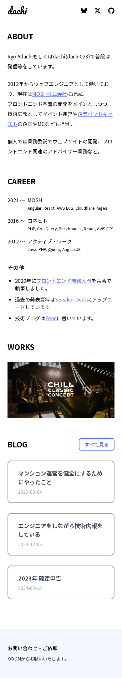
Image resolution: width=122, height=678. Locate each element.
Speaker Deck (71, 299)
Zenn (51, 318)
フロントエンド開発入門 (63, 280)
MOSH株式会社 (49, 93)
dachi (17, 10)
